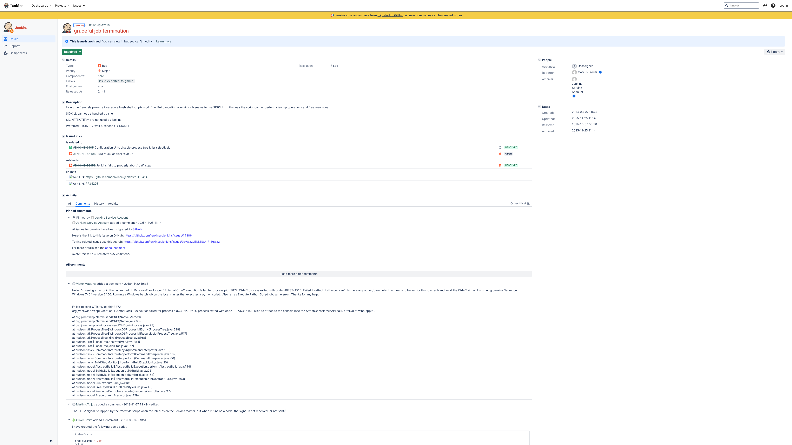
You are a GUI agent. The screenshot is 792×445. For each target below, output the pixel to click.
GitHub (137, 229)
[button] (765, 5)
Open (508, 153)
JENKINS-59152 (84, 165)
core (101, 76)
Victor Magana (86, 283)
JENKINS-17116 (99, 25)
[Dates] (539, 106)
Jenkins (79, 25)
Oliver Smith (84, 420)
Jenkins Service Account (111, 217)
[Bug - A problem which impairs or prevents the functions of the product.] (99, 65)
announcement (115, 247)
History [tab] (99, 203)
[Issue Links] (63, 136)
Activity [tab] (113, 203)
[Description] (63, 102)
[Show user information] (600, 72)
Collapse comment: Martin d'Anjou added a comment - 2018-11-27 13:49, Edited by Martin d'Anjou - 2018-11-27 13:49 (69, 404)
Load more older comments (298, 273)
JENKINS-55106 (84, 154)
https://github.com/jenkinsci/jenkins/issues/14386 (158, 235)
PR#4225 (92, 183)
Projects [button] (60, 5)
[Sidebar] (51, 441)
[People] (539, 60)
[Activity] (63, 195)
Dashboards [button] (40, 5)
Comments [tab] (82, 203)
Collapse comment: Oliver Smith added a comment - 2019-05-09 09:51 (69, 420)
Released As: (74, 91)
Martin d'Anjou (85, 404)
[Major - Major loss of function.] (99, 71)
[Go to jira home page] (14, 5)
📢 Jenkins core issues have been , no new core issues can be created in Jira (396, 15)
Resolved (511, 147)
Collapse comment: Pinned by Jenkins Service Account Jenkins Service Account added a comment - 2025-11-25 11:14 (69, 217)
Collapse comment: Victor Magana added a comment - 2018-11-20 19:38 (69, 283)
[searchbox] (741, 5)
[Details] (63, 60)
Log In (783, 5)
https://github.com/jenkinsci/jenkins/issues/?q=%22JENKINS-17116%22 (172, 241)
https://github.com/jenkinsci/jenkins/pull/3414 (116, 177)
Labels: (71, 81)
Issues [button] (77, 5)
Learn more (163, 41)
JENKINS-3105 (83, 147)
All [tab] (69, 203)
